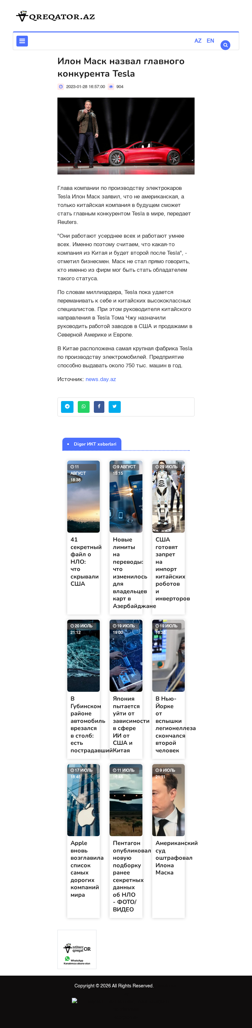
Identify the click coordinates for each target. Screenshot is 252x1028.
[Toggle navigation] (22, 41)
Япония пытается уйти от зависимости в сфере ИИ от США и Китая (131, 724)
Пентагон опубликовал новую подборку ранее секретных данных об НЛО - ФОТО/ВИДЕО (132, 876)
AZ (198, 41)
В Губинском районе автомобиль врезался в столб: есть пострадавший (92, 724)
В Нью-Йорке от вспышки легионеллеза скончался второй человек (176, 724)
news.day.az (101, 379)
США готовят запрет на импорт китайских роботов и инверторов (173, 569)
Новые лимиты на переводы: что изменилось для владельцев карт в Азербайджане (134, 573)
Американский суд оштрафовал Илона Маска (177, 857)
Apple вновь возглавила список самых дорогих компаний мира (87, 869)
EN (210, 41)
